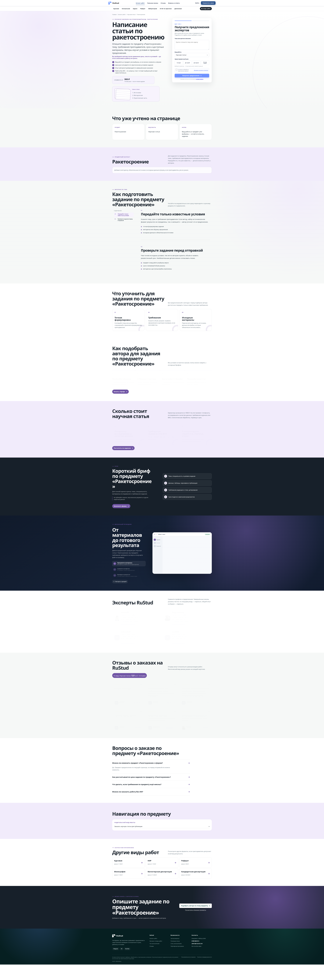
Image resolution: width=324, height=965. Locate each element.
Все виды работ (206, 8)
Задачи (135, 8)
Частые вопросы (175, 938)
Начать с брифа (120, 392)
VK (121, 948)
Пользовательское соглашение (188, 957)
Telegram (115, 948)
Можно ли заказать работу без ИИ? (151, 791)
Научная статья (131, 14)
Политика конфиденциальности (204, 957)
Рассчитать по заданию (123, 448)
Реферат (142, 8)
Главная (114, 14)
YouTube (127, 948)
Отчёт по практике (166, 8)
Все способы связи (196, 946)
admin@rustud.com (197, 943)
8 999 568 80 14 (195, 941)
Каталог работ (140, 3)
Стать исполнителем (176, 943)
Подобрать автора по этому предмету (195, 906)
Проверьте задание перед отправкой (124, 219)
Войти (197, 3)
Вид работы (178, 52)
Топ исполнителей (154, 943)
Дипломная (178, 8)
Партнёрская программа (177, 946)
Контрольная (126, 8)
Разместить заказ (208, 3)
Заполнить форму (121, 506)
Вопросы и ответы (174, 3)
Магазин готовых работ (156, 941)
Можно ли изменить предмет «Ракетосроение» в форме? (151, 763)
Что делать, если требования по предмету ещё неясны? (151, 784)
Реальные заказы (152, 3)
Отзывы (163, 3)
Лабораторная (152, 8)
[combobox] (192, 55)
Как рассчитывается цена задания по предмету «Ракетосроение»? (151, 777)
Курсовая (116, 8)
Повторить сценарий (119, 581)
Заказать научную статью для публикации (162, 826)
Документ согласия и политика (201, 70)
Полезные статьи (175, 941)
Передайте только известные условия (122, 214)
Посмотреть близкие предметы (195, 910)
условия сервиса (199, 79)
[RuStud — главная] (113, 3)
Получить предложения (191, 76)
